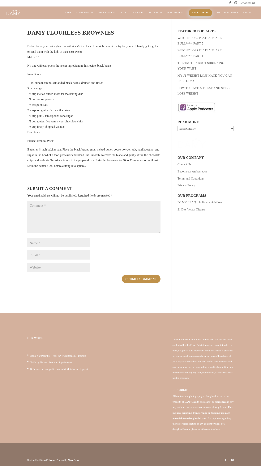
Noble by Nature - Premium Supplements (51, 362)
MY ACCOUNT (248, 3)
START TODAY (200, 12)
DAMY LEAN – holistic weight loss (200, 202)
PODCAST (137, 12)
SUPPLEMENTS (84, 12)
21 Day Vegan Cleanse (191, 209)
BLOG (124, 12)
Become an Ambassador (192, 171)
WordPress (73, 460)
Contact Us (184, 164)
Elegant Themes (47, 460)
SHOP (68, 12)
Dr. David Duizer (227, 12)
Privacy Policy (186, 185)
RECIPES (153, 12)
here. (218, 429)
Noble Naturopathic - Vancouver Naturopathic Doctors (58, 355)
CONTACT (249, 12)
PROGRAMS (105, 12)
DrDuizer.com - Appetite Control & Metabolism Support (59, 369)
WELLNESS (173, 12)
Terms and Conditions (191, 178)
